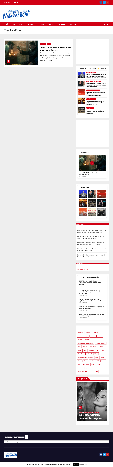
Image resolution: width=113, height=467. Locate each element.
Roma (98, 364)
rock (92, 364)
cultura (80, 339)
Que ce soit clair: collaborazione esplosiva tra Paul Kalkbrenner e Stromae (92, 300)
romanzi (80, 368)
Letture (41, 24)
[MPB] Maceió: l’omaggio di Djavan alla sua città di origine (91, 315)
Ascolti (52, 24)
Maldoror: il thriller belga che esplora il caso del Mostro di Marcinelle (95, 111)
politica (103, 360)
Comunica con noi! (82, 269)
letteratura (91, 350)
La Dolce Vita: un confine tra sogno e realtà (91, 418)
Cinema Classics (83, 412)
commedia (95, 332)
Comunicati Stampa (83, 336)
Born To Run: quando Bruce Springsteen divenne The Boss (92, 307)
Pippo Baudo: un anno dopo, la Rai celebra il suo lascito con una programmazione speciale (96, 76)
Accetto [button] (76, 464)
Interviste (73, 24)
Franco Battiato (93, 346)
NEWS (88, 72)
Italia (79, 350)
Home (14, 24)
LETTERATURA (94, 90)
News (21, 24)
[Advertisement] (63, 10)
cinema (88, 332)
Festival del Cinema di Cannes (85, 343)
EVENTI (91, 81)
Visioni (30, 24)
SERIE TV (99, 81)
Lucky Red (89, 353)
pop (79, 364)
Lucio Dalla (81, 353)
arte (90, 329)
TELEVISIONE (92, 72)
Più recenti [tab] (82, 68)
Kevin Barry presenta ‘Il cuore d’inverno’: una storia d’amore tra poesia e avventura (95, 94)
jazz (85, 350)
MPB (96, 357)
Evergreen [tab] (92, 68)
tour (101, 368)
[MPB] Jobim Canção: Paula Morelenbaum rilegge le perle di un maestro (90, 282)
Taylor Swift (88, 368)
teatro (95, 368)
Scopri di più (83, 464)
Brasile (95, 329)
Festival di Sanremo (100, 343)
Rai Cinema (86, 364)
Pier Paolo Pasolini (94, 360)
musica (102, 357)
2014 (79, 329)
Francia (85, 346)
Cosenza (100, 336)
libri (98, 350)
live (103, 350)
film (79, 346)
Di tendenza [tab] (102, 68)
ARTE (88, 81)
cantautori (80, 332)
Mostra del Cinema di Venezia (85, 357)
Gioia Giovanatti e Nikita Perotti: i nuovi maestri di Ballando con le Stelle (95, 102)
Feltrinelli (87, 339)
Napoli (79, 360)
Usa (91, 371)
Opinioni (62, 24)
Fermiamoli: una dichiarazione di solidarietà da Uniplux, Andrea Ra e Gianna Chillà (90, 292)
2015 (85, 329)
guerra (101, 346)
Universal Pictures (82, 371)
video (96, 371)
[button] (104, 24)
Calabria (102, 329)
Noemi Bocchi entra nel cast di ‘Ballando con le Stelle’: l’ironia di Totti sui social (96, 85)
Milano (96, 353)
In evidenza (43, 44)
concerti (93, 336)
